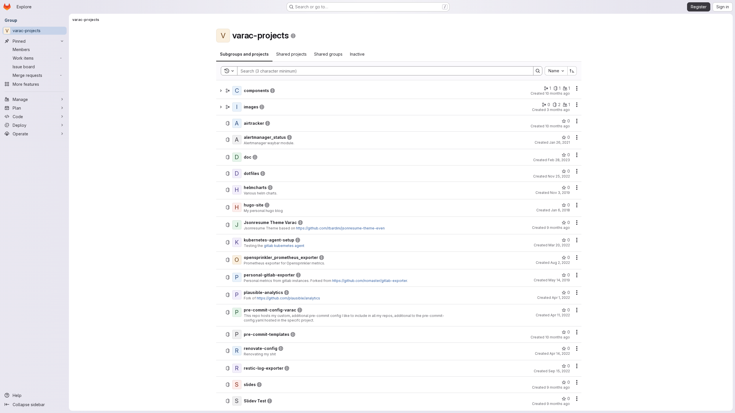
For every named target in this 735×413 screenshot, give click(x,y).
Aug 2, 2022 (560, 262)
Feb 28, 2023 (559, 160)
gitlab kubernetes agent (284, 245)
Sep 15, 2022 (559, 371)
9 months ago (558, 227)
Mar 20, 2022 (559, 245)
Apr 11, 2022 (560, 315)
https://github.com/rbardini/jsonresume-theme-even (340, 228)
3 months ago (558, 110)
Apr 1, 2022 (561, 297)
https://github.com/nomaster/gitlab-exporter (369, 280)
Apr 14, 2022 (560, 353)
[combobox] (556, 70)
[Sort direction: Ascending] (572, 70)
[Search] (537, 70)
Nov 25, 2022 (559, 176)
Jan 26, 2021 (559, 142)
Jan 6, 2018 (560, 210)
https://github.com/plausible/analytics (288, 298)
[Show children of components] (220, 90)
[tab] (244, 54)
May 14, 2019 (559, 280)
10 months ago (557, 93)
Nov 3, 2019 (560, 192)
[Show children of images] (220, 107)
